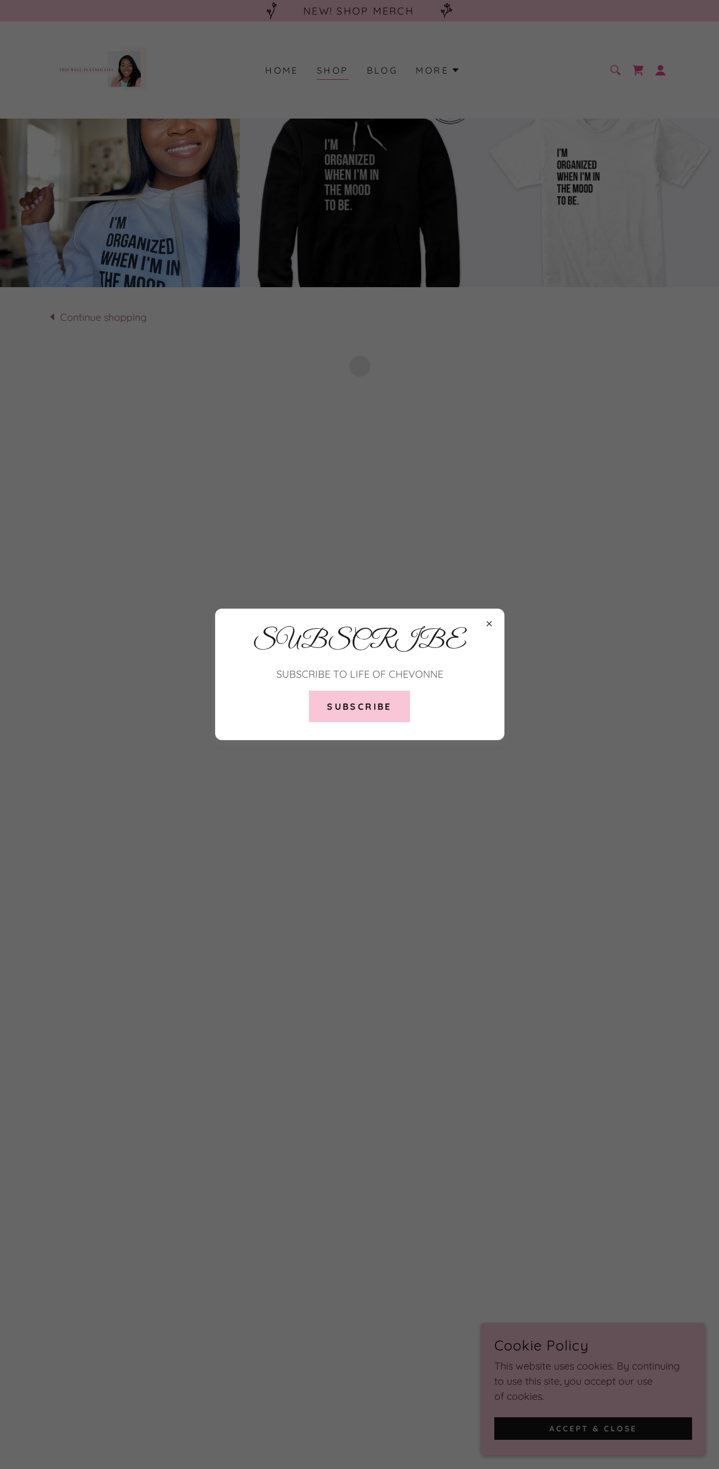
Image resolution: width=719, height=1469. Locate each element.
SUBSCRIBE (359, 706)
